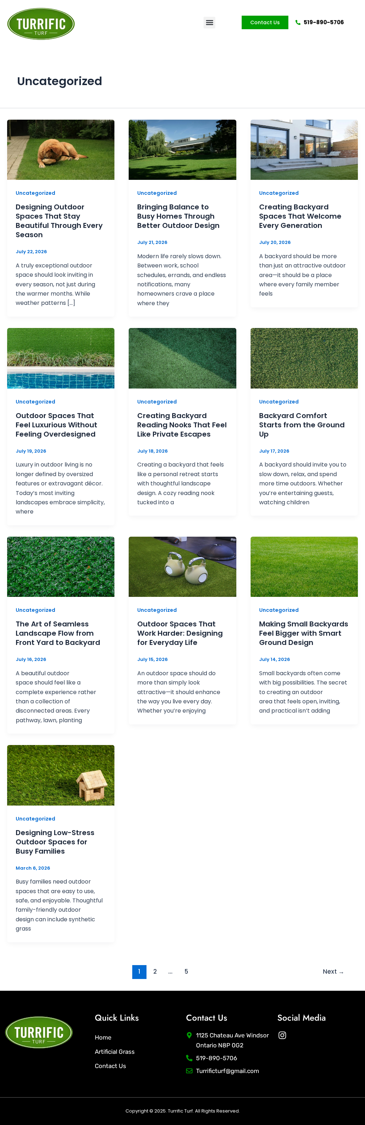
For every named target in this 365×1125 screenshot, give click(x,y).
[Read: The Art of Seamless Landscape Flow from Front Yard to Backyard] (60, 566)
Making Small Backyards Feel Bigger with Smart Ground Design (303, 633)
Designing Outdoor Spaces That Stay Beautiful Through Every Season (59, 221)
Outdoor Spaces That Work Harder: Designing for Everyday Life (180, 633)
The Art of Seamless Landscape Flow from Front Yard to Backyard (58, 633)
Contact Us (110, 1065)
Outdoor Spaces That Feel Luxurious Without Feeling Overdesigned (56, 425)
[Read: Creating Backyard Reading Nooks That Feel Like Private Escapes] (182, 358)
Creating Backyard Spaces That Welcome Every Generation (300, 216)
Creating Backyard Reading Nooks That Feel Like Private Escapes (182, 425)
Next (333, 971)
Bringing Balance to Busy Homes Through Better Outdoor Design (178, 216)
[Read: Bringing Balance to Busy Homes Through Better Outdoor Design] (182, 149)
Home (103, 1037)
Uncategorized (35, 193)
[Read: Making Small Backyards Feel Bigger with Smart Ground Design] (304, 566)
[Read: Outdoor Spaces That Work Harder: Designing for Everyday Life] (182, 566)
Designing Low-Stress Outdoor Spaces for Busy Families (55, 842)
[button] (209, 22)
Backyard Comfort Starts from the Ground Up (302, 425)
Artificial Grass (115, 1051)
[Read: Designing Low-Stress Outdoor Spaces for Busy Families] (60, 775)
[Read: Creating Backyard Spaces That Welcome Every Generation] (304, 149)
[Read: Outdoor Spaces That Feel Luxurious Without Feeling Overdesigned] (60, 358)
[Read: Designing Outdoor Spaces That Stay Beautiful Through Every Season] (60, 149)
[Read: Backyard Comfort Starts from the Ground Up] (304, 358)
